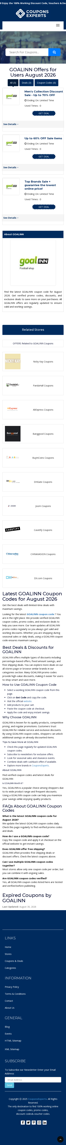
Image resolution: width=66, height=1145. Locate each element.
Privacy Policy (12, 986)
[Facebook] (23, 1123)
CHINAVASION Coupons (43, 554)
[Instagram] (39, 1123)
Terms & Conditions (15, 993)
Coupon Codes (46, 82)
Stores (8, 954)
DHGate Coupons (43, 481)
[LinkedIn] (45, 1123)
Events (8, 1033)
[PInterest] (34, 1123)
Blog (7, 1026)
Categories (10, 967)
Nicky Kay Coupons (43, 361)
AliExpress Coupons (43, 409)
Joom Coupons (43, 506)
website (28, 701)
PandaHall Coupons (43, 385)
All (13, 82)
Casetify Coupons (43, 530)
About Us (9, 1007)
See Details (10, 124)
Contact (9, 1000)
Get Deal (44, 113)
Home (8, 947)
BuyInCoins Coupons (43, 457)
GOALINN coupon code (41, 614)
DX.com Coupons (43, 578)
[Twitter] (28, 1123)
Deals (26, 82)
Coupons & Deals (14, 960)
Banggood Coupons (43, 433)
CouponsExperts (40, 765)
